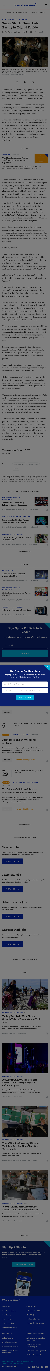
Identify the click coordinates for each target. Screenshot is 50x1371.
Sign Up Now (25, 697)
